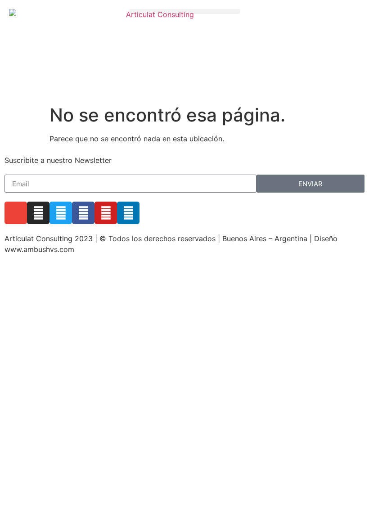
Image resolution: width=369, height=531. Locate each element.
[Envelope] (15, 213)
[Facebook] (83, 213)
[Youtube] (105, 213)
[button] (184, 11)
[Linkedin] (128, 213)
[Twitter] (61, 213)
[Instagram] (38, 213)
